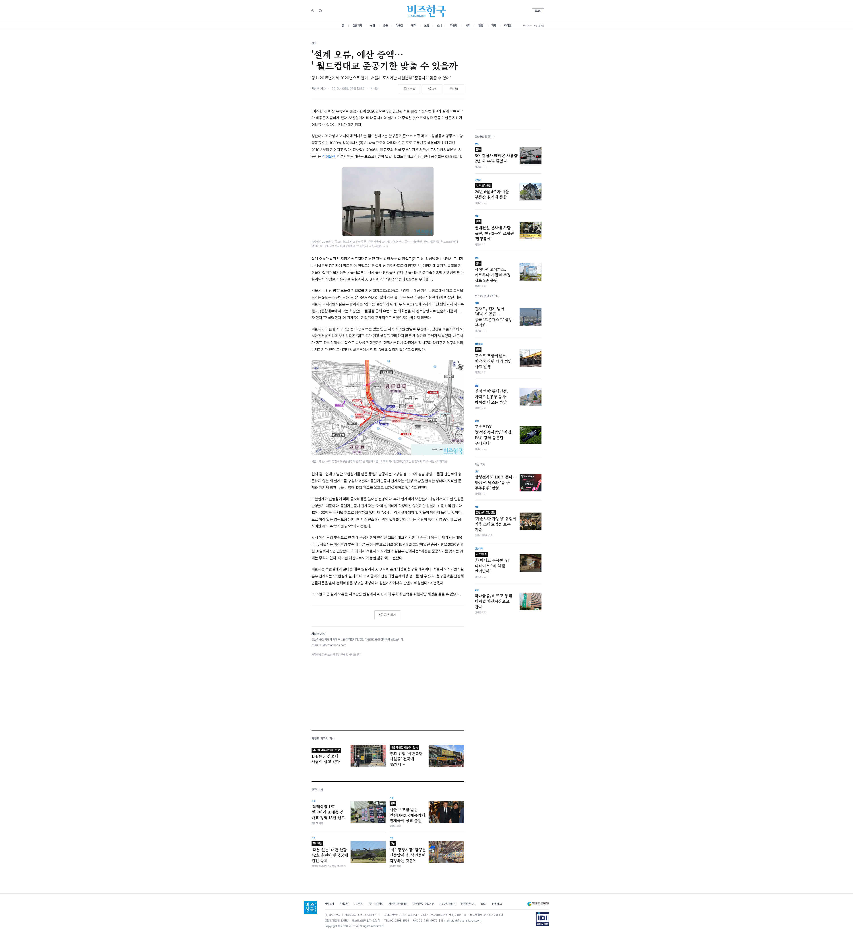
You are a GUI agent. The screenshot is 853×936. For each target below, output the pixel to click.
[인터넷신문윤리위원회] (538, 904)
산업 (372, 25)
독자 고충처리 (376, 903)
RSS (483, 903)
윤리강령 (344, 903)
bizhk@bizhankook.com (465, 920)
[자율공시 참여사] (542, 919)
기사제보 (358, 903)
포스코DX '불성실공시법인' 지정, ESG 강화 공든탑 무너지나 (494, 435)
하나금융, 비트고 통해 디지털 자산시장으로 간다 (493, 601)
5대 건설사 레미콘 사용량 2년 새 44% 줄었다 (496, 156)
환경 (480, 25)
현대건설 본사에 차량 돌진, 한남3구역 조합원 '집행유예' (494, 230)
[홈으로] (310, 907)
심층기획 (357, 25)
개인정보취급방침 (397, 903)
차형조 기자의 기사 (323, 738)
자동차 (453, 25)
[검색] (320, 11)
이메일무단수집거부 (423, 903)
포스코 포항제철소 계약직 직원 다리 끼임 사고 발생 (493, 358)
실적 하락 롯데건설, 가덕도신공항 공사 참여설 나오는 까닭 (491, 396)
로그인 (538, 10)
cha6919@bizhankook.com (329, 645)
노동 (426, 25)
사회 (467, 25)
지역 (493, 25)
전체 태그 (497, 903)
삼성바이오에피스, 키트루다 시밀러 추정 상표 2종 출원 (493, 272)
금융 (385, 25)
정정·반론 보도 (468, 903)
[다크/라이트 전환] (312, 11)
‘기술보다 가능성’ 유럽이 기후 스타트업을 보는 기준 (496, 521)
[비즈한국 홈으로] (426, 11)
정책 (413, 25)
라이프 (507, 25)
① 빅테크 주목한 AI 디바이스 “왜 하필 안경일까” (492, 563)
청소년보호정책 (447, 903)
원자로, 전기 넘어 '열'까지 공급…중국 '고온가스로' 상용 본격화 (493, 317)
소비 (439, 25)
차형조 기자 (319, 88)
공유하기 (390, 614)
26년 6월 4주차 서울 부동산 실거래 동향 (492, 192)
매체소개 (329, 903)
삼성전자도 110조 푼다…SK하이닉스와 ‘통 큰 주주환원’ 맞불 (496, 482)
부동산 (399, 25)
